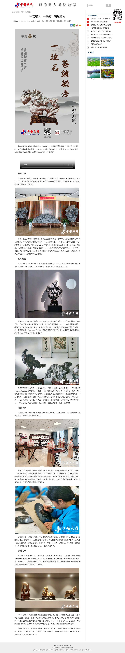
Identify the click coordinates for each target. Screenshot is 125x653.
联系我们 (62, 645)
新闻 (40, 4)
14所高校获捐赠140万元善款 (100, 28)
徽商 (69, 5)
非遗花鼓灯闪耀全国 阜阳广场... (101, 18)
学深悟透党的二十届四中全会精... (101, 38)
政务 (50, 4)
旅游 (74, 5)
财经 (64, 4)
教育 (50, 5)
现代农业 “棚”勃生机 (108, 66)
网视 (59, 4)
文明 (40, 5)
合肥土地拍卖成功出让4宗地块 (101, 41)
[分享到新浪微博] (77, 25)
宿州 (22, 12)
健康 (59, 5)
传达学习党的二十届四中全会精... (101, 34)
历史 (64, 5)
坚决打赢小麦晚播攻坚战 (99, 47)
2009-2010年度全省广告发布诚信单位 (83, 650)
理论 (55, 4)
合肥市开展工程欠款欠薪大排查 (101, 25)
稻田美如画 (94, 66)
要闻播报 (28, 12)
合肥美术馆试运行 (96, 44)
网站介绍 (56, 645)
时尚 (55, 5)
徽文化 (70, 4)
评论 (45, 4)
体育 (45, 5)
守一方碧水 (94, 79)
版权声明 (68, 645)
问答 (74, 4)
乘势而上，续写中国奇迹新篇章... (101, 31)
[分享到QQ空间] (80, 25)
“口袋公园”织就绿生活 (107, 79)
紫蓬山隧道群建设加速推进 (99, 21)
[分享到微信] (74, 25)
